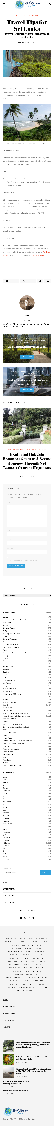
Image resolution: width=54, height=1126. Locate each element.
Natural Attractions (16, 978)
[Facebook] (21, 918)
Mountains (6, 697)
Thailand (6, 846)
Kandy (26, 958)
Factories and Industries (11, 647)
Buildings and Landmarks (12, 634)
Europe (5, 796)
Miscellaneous (7, 691)
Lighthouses (7, 683)
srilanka (41, 984)
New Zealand (7, 824)
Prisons (5, 721)
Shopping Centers (9, 735)
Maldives (6, 813)
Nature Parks (7, 708)
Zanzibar (6, 859)
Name (9, 530)
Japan (4, 810)
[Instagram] (29, 918)
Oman (5, 829)
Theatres (6, 746)
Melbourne (14, 968)
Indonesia (6, 807)
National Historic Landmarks (27, 971)
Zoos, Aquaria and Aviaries (12, 765)
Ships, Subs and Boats (10, 732)
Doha (28, 948)
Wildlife (5, 763)
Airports (5, 617)
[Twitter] (25, 918)
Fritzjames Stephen (34, 473)
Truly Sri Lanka (27, 987)
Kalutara (14, 958)
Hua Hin (14, 955)
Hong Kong (7, 802)
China (5, 793)
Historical (6, 669)
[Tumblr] (33, 918)
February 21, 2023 (23, 42)
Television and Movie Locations (14, 743)
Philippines (6, 832)
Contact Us (8, 903)
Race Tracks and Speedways (12, 724)
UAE (4, 848)
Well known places (27, 990)
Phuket (25, 981)
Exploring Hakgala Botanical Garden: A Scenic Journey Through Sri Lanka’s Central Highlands (27, 461)
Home (5, 882)
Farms (5, 650)
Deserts (5, 642)
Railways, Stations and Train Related (16, 727)
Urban (5, 757)
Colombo (17, 948)
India (4, 804)
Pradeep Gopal (35, 80)
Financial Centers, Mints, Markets (14, 653)
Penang (14, 981)
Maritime (6, 815)
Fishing (5, 656)
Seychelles (6, 837)
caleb (35, 42)
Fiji (4, 799)
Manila (40, 965)
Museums (6, 700)
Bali (4, 785)
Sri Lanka (34, 342)
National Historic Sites (27, 974)
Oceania (5, 826)
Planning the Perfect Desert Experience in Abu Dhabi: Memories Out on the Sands (33, 1071)
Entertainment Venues (10, 645)
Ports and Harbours (9, 719)
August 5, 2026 (17, 473)
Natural (5, 705)
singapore (13, 984)
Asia (42, 338)
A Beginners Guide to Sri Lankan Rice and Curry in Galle (32, 1058)
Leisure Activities (37, 371)
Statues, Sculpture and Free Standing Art (27, 375)
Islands (5, 675)
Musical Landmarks (9, 702)
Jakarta (40, 955)
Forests (5, 658)
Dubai (38, 948)
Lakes (5, 678)
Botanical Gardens (29, 340)
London (30, 961)
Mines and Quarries (9, 689)
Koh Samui (39, 958)
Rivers (22, 373)
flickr (42, 143)
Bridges (42, 340)
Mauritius (6, 818)
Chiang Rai (28, 945)
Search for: (7, 868)
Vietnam (5, 857)
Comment (10, 502)
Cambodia (6, 791)
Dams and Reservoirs (10, 639)
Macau (42, 961)
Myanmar (6, 821)
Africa (5, 777)
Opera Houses (7, 710)
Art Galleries (7, 623)
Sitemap (6, 1027)
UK (4, 851)
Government (7, 664)
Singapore (31, 373)
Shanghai (38, 981)
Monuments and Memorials (12, 694)
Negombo (34, 978)
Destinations (33, 15)
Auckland (42, 939)
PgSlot (27, 320)
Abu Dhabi (12, 939)
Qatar (4, 835)
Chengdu (14, 945)
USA (4, 854)
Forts (4, 661)
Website (10, 549)
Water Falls (7, 760)
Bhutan (5, 788)
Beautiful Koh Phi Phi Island (15, 1091)
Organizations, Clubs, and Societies (15, 713)
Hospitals (6, 672)
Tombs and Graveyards (11, 749)
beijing (44, 942)
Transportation (8, 752)
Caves (5, 636)
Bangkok (32, 942)
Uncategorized (8, 754)
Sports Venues (7, 738)
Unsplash (47, 80)
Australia (6, 782)
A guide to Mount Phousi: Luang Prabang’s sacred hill (17, 1082)
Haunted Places (8, 667)
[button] (20, 477)
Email (10, 539)
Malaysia (6, 686)
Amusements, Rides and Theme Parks (24, 338)
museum (28, 968)
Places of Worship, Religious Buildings (16, 716)
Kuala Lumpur (15, 961)
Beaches (5, 625)
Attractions (21, 15)
